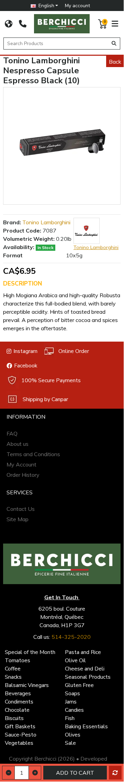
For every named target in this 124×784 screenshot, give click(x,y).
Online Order (73, 351)
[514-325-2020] (22, 24)
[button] (44, 5)
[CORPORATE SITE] (8, 24)
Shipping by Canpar (45, 399)
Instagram (25, 351)
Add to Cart (75, 772)
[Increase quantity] (35, 773)
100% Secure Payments (51, 380)
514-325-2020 (71, 636)
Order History (23, 474)
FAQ (12, 433)
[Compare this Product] (115, 773)
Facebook (25, 365)
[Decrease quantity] (8, 773)
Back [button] (115, 61)
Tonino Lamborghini (46, 222)
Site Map (18, 519)
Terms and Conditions (33, 454)
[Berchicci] (62, 564)
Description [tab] (22, 284)
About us (18, 443)
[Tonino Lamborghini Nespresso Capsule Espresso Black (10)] (61, 145)
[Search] (114, 43)
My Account (21, 464)
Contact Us (21, 508)
